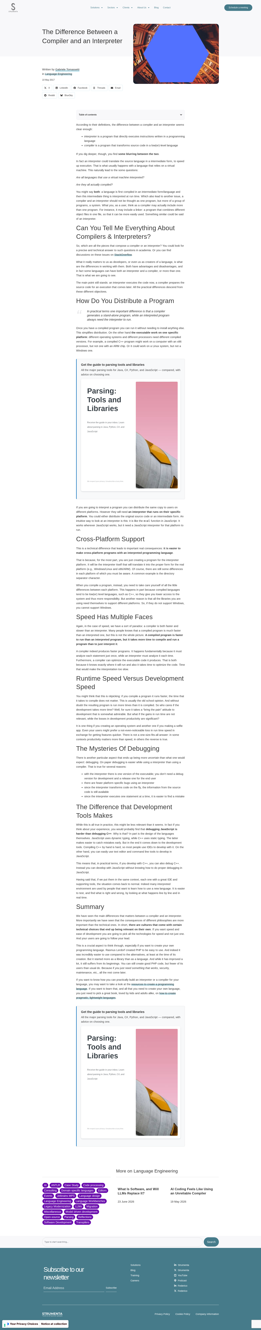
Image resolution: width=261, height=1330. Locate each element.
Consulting (50, 1190)
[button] (47, 88)
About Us (141, 7)
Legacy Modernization (57, 1206)
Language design (89, 1195)
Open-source (52, 1217)
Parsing (69, 1217)
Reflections (84, 1217)
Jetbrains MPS (66, 1195)
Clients (126, 7)
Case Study (72, 1185)
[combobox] (122, 1242)
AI (45, 1185)
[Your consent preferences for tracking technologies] (4, 1325)
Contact (166, 7)
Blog (156, 7)
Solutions (95, 7)
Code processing (93, 1185)
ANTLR (55, 1185)
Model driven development (81, 1211)
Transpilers (82, 1222)
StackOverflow (123, 254)
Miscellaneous (52, 1211)
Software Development (58, 1222)
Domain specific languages (77, 1190)
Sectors (111, 7)
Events (48, 1195)
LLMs (78, 1206)
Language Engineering (58, 73)
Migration (92, 1206)
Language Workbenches (90, 1201)
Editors (102, 1190)
